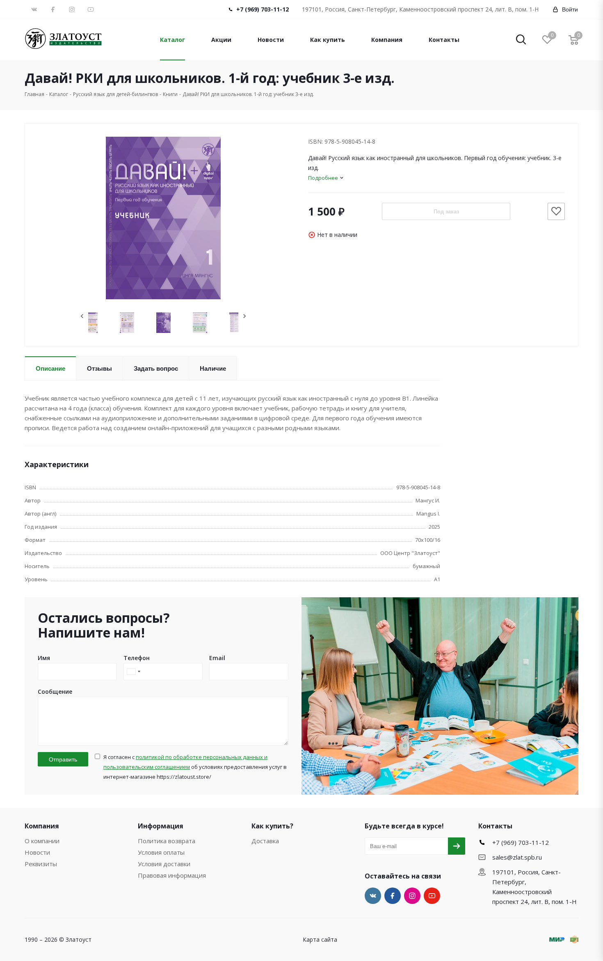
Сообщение (55, 691)
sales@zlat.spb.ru (517, 857)
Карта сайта (320, 939)
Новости (271, 40)
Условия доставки (164, 863)
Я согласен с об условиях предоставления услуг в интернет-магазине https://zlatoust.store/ (195, 766)
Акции (221, 40)
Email (217, 658)
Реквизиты (41, 863)
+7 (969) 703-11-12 (262, 9)
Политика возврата (166, 840)
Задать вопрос (156, 368)
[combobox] (133, 671)
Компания (386, 40)
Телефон (136, 658)
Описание (50, 368)
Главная (34, 94)
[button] (521, 40)
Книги (170, 94)
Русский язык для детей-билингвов (115, 94)
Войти (570, 9)
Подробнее (323, 177)
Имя (44, 658)
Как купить (327, 40)
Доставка (265, 840)
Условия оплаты (161, 852)
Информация (160, 826)
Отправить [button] (63, 759)
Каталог (172, 40)
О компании (42, 840)
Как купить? (272, 826)
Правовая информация (172, 875)
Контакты (444, 40)
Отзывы (99, 368)
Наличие (213, 368)
